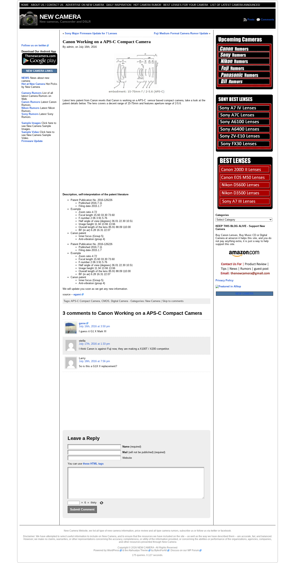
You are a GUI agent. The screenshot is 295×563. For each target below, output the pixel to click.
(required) (131, 446)
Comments (267, 19)
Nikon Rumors (30, 107)
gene (82, 323)
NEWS (25, 77)
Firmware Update (32, 141)
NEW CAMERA (60, 16)
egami (77, 294)
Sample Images (31, 123)
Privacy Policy (224, 280)
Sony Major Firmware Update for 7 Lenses (91, 33)
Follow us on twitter (33, 45)
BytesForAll (160, 550)
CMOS (105, 301)
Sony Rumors (30, 113)
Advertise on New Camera (85, 4)
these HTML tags (93, 463)
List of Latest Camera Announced (235, 4)
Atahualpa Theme (138, 550)
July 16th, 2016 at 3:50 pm (94, 326)
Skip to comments (173, 301)
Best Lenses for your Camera (185, 4)
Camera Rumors (31, 92)
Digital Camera (119, 301)
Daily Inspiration (118, 4)
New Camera (152, 301)
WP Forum (193, 550)
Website (127, 457)
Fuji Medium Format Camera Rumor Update (181, 33)
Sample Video (30, 132)
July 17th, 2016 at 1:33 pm (94, 343)
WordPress (113, 550)
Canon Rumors (30, 101)
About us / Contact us (47, 4)
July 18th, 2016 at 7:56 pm (94, 361)
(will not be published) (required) (143, 452)
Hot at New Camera (33, 83)
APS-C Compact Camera (85, 301)
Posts (250, 19)
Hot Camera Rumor (147, 4)
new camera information (120, 530)
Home (25, 4)
